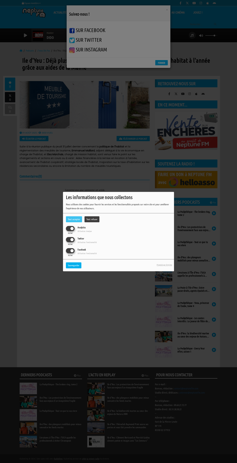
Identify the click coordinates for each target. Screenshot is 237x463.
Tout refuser (92, 219)
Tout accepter (74, 219)
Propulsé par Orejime (164, 264)
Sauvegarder (73, 265)
